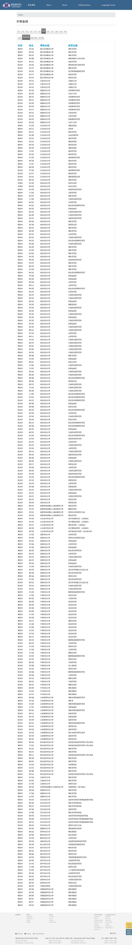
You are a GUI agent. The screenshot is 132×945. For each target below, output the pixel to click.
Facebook (20, 934)
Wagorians (30, 918)
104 (65, 32)
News (48, 5)
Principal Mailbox (40, 934)
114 (23, 32)
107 (52, 32)
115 (18, 32)
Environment (52, 922)
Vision (51, 918)
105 (61, 32)
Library (107, 924)
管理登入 (114, 933)
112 (31, 32)
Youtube (28, 934)
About (64, 5)
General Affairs (98, 922)
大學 (19, 38)
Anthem (51, 920)
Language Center (108, 5)
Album (28, 920)
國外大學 (34, 38)
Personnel (108, 920)
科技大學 (26, 37)
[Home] (12, 5)
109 (43, 31)
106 (56, 32)
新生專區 (31, 5)
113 (27, 32)
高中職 (41, 38)
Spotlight (29, 916)
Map (93, 938)
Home (20, 15)
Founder (51, 916)
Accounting (108, 922)
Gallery (29, 922)
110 (39, 32)
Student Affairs (98, 920)
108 (48, 32)
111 (35, 32)
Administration (84, 5)
